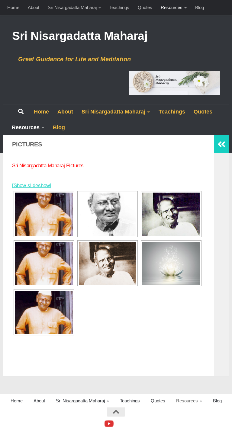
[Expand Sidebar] (221, 144)
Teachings (119, 7)
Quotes (145, 7)
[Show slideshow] (31, 185)
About (33, 7)
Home (13, 7)
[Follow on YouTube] (108, 424)
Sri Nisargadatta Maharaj (72, 7)
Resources (171, 7)
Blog (199, 7)
